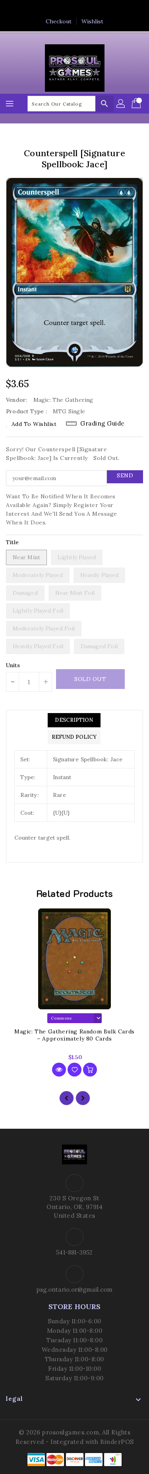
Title (12, 542)
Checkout (59, 21)
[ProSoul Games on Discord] (97, 9)
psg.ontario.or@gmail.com (74, 1289)
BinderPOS (117, 1442)
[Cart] (137, 104)
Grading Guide (102, 423)
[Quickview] (59, 1070)
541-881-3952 (74, 1252)
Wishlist (92, 21)
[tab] (74, 720)
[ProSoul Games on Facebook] (52, 9)
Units (13, 665)
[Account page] (121, 104)
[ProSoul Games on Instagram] (82, 9)
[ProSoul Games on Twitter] (67, 9)
